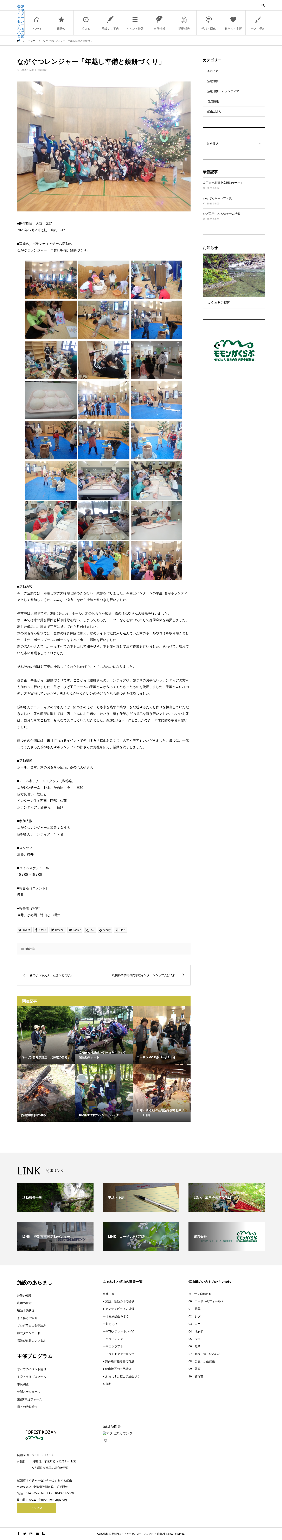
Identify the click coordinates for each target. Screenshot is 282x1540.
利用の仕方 (24, 1303)
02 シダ (194, 1316)
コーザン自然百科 (200, 1294)
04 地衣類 (195, 1331)
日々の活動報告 (27, 1407)
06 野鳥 (194, 1346)
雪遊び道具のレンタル (31, 1340)
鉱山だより (214, 111)
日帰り (61, 29)
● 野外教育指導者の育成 (118, 1361)
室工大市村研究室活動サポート (223, 183)
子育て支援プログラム (31, 1377)
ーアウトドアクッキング (119, 1354)
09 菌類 (194, 1369)
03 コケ (194, 1324)
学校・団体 (208, 29)
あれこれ (213, 71)
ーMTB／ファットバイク (119, 1331)
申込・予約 (258, 29)
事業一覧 (108, 1294)
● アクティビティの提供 (118, 1309)
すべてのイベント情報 (31, 1369)
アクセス (37, 1508)
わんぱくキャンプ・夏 (217, 198)
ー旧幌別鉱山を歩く (116, 1316)
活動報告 (184, 29)
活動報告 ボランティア (223, 91)
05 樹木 (194, 1339)
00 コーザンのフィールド (206, 1301)
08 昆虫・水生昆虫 (201, 1361)
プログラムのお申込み (31, 1325)
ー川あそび (110, 1324)
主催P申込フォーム (29, 1399)
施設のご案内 (110, 29)
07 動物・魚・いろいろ (204, 1354)
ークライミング (113, 1339)
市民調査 (23, 1384)
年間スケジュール (28, 1392)
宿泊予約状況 (25, 1310)
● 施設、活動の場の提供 (118, 1301)
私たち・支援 (233, 29)
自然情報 (159, 29)
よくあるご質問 (27, 1318)
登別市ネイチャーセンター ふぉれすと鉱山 (21, 22)
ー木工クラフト (113, 1346)
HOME (36, 29)
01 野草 (194, 1309)
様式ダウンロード (28, 1333)
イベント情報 (135, 29)
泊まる (86, 29)
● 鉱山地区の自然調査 (117, 1369)
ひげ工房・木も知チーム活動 (222, 214)
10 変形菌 (195, 1376)
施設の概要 (24, 1295)
